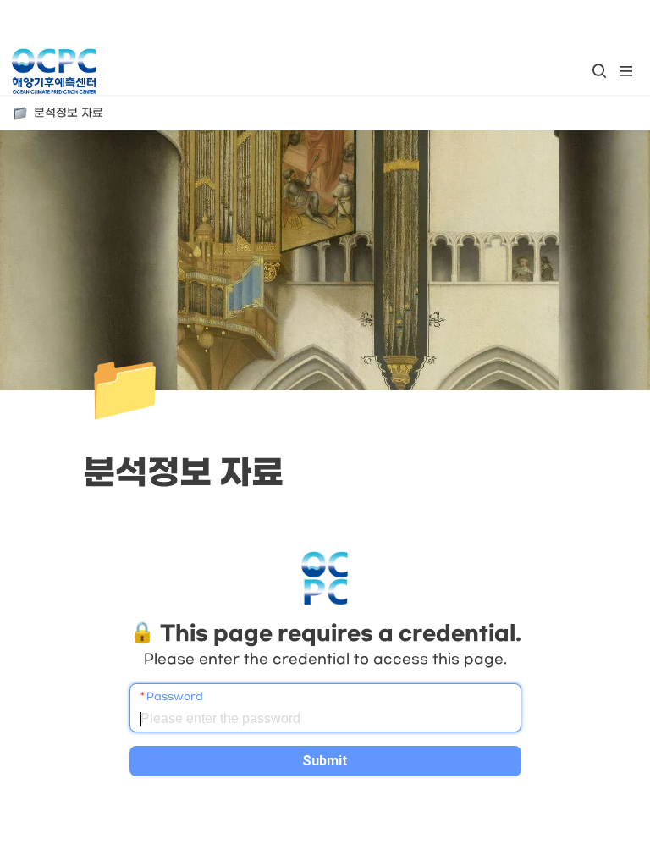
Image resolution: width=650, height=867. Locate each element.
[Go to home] (53, 71)
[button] (599, 71)
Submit (325, 761)
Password (174, 697)
